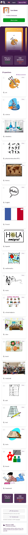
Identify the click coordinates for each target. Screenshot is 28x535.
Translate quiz (14, 517)
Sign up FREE (22, 2)
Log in (13, 2)
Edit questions (14, 511)
